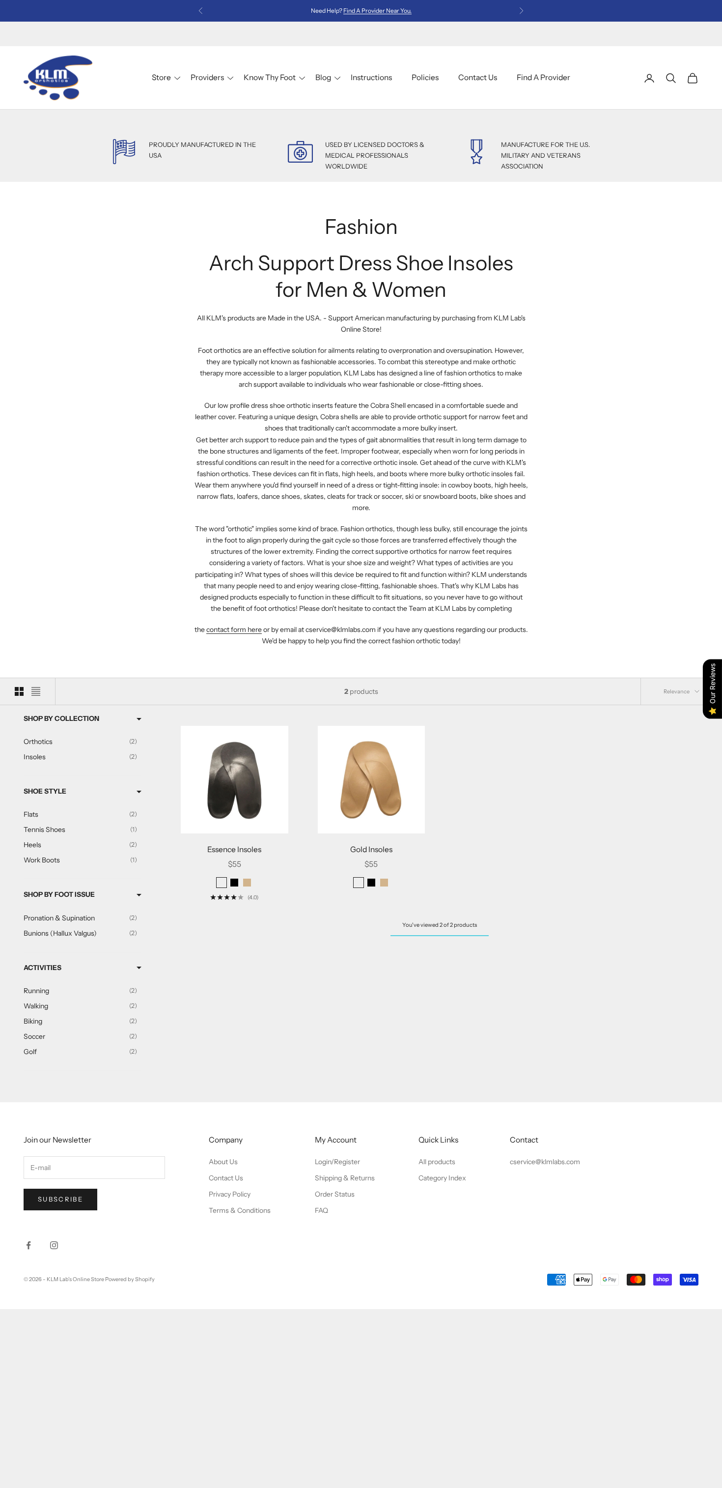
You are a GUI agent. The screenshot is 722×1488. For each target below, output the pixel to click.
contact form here (234, 629)
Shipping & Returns (345, 1177)
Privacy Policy (229, 1194)
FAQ (321, 1210)
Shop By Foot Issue (59, 894)
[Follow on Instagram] (54, 1245)
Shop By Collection (61, 718)
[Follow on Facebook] (28, 1245)
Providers (207, 77)
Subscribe (60, 1199)
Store (161, 77)
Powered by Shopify (130, 1279)
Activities (42, 967)
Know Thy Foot (270, 77)
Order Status (335, 1194)
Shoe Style (45, 791)
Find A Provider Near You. (377, 10)
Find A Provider (543, 77)
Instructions (371, 77)
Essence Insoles (234, 849)
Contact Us (477, 77)
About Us (223, 1161)
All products (436, 1161)
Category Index (442, 1177)
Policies (425, 77)
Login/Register (337, 1161)
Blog (323, 77)
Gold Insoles (371, 849)
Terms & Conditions (240, 1210)
